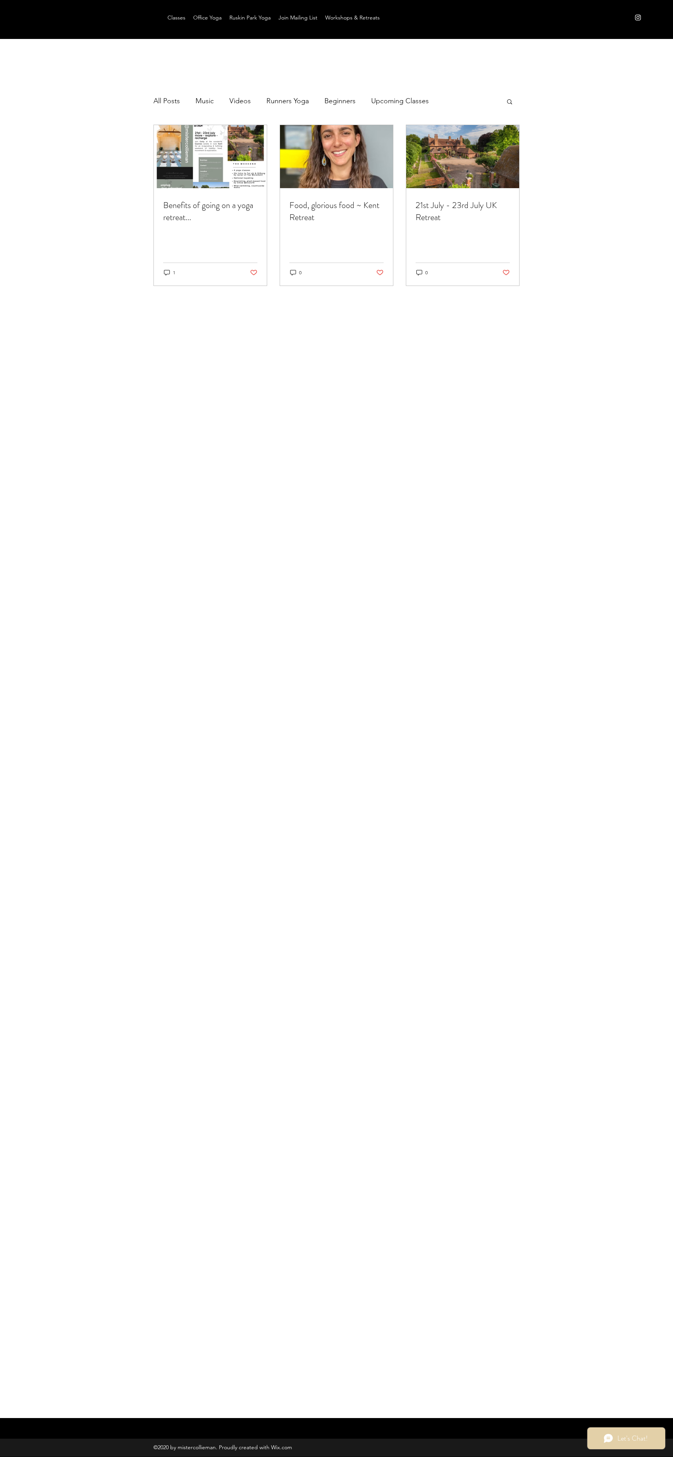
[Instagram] (638, 17)
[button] (509, 102)
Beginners (340, 101)
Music (205, 101)
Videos (240, 101)
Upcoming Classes (400, 101)
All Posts (166, 101)
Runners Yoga (287, 101)
